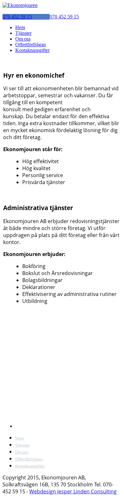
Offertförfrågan (30, 44)
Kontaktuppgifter (32, 50)
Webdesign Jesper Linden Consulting (73, 491)
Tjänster (23, 33)
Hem (20, 27)
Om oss (23, 39)
